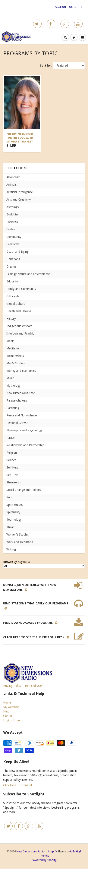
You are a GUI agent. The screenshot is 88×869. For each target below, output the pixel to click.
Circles (10, 229)
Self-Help (12, 475)
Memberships (15, 356)
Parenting (12, 408)
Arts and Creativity (18, 199)
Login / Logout (13, 720)
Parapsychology (16, 400)
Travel (10, 527)
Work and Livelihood (19, 542)
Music (10, 378)
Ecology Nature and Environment (28, 274)
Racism (10, 437)
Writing (11, 549)
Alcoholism (13, 177)
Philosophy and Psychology (24, 430)
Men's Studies (15, 363)
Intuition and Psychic (20, 333)
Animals (11, 184)
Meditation (13, 348)
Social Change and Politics (23, 489)
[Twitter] (37, 24)
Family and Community (21, 289)
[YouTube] (78, 24)
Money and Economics (21, 370)
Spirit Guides (14, 504)
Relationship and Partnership (25, 445)
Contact (8, 716)
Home (7, 702)
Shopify (52, 851)
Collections (16, 168)
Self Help (12, 467)
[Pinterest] (64, 24)
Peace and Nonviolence (21, 415)
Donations (13, 259)
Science (11, 460)
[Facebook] (51, 24)
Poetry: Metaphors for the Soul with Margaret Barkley (20, 137)
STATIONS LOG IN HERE (69, 7)
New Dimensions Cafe (20, 393)
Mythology (13, 385)
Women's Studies (17, 534)
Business (12, 222)
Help (6, 711)
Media (10, 341)
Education (12, 281)
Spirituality (13, 512)
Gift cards (12, 296)
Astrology (12, 207)
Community (13, 236)
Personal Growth (17, 423)
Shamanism (13, 482)
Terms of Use (33, 685)
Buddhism (12, 214)
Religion (11, 452)
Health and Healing (18, 311)
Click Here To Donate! (17, 785)
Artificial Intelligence (19, 192)
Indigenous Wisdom (19, 326)
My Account (11, 707)
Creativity (12, 244)
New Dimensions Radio (30, 851)
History (11, 318)
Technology (14, 519)
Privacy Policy (12, 685)
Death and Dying (17, 251)
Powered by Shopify (44, 860)
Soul (9, 497)
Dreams (11, 266)
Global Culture (15, 303)
